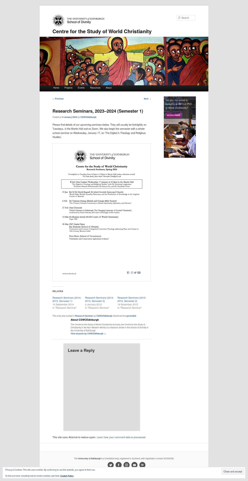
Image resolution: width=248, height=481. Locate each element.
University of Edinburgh (89, 458)
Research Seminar (84, 315)
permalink (131, 315)
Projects (68, 87)
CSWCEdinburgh (88, 117)
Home (56, 87)
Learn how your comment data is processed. (121, 437)
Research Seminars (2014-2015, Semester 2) (99, 299)
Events (81, 87)
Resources (95, 87)
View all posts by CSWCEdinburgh (88, 333)
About (109, 87)
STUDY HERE (173, 115)
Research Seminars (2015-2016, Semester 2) (131, 299)
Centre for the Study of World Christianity (102, 31)
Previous (58, 98)
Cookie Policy (67, 475)
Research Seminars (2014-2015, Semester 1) (66, 299)
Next (147, 98)
